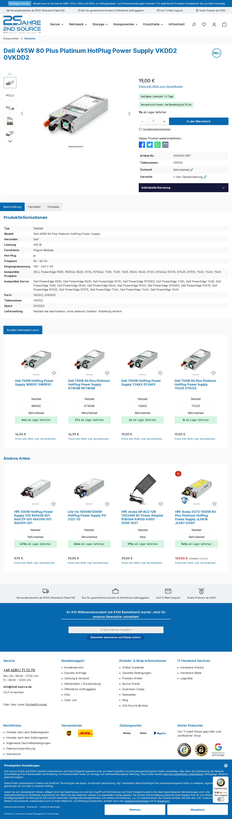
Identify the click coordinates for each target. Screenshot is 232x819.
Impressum (13, 754)
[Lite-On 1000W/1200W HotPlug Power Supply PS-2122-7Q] (89, 489)
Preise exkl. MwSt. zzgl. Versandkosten (161, 86)
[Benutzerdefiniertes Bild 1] (68, 733)
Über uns (70, 700)
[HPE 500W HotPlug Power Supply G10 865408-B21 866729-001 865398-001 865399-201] (35, 489)
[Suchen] (194, 24)
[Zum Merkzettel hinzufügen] (54, 373)
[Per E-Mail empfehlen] (165, 144)
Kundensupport (72, 661)
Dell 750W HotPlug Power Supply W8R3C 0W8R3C (34, 382)
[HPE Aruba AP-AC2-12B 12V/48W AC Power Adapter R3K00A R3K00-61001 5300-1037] (142, 489)
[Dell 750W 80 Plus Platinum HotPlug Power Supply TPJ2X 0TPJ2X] (196, 359)
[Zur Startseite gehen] (22, 24)
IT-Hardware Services (193, 661)
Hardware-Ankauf (192, 667)
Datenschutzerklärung (20, 748)
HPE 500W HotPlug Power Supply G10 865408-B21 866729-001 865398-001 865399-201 (33, 517)
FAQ (67, 694)
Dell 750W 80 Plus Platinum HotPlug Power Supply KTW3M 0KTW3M (89, 384)
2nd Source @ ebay (135, 705)
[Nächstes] (129, 113)
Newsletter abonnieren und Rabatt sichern (116, 637)
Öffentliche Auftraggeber (80, 689)
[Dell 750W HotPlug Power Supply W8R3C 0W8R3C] (36, 359)
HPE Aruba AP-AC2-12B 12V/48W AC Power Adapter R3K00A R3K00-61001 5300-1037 (142, 517)
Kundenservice (73, 667)
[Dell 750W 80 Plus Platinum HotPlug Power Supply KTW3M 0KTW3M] (89, 359)
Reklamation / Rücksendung (82, 683)
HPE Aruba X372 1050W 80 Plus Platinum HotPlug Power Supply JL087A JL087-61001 (195, 517)
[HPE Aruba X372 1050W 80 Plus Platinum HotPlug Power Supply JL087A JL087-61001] (196, 489)
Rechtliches (12, 725)
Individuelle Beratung (155, 187)
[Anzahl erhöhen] (164, 121)
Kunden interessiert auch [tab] (23, 330)
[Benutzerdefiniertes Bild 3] (159, 733)
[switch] (220, 799)
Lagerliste (186, 678)
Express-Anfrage (75, 673)
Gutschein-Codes (133, 689)
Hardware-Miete (190, 673)
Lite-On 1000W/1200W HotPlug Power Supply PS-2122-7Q (87, 515)
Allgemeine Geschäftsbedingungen (28, 743)
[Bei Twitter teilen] (150, 144)
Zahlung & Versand (76, 678)
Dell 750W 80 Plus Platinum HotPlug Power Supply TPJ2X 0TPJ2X (195, 384)
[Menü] (227, 779)
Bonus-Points (131, 683)
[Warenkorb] (224, 24)
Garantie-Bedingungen (136, 673)
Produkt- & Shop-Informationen (142, 661)
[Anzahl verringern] (142, 121)
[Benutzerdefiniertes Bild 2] (85, 733)
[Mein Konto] (214, 24)
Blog (125, 700)
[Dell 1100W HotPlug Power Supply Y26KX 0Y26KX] (142, 359)
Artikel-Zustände (133, 667)
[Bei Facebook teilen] (142, 144)
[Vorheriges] (22, 113)
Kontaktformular (36, 704)
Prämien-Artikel (132, 678)
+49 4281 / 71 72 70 (19, 670)
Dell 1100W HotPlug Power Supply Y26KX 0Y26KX (141, 382)
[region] (67, 113)
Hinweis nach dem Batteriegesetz (27, 732)
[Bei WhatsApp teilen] (157, 144)
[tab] (12, 207)
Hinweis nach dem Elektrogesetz (27, 737)
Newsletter (129, 694)
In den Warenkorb (199, 121)
